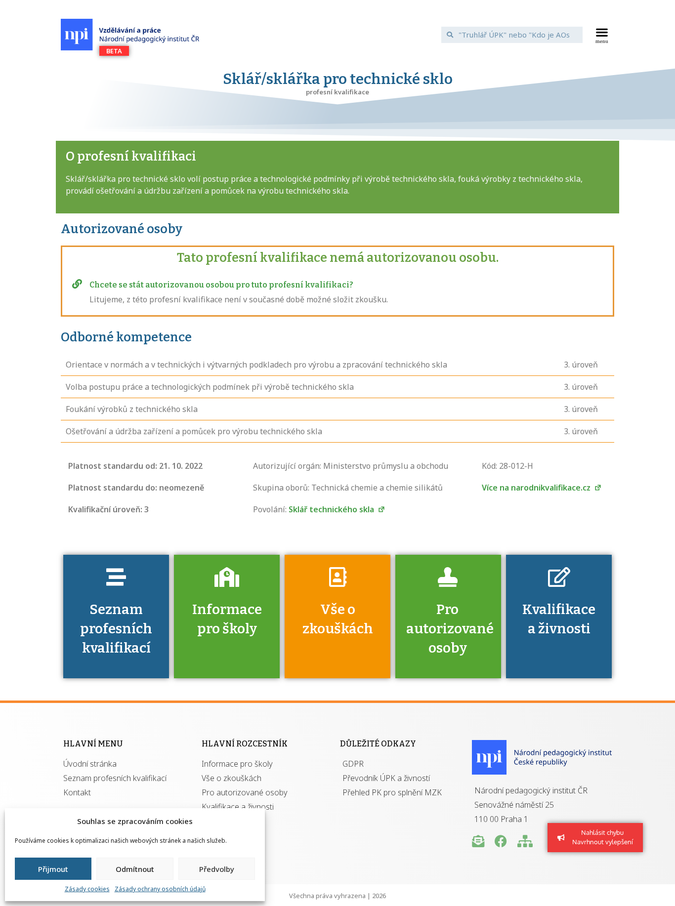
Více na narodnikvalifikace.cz (537, 487)
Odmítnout (135, 869)
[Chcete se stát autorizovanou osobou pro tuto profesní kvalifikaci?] (77, 284)
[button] (602, 34)
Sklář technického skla (332, 509)
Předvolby (216, 869)
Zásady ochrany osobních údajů (160, 889)
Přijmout (53, 869)
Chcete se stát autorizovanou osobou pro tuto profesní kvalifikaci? (221, 284)
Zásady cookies (87, 889)
